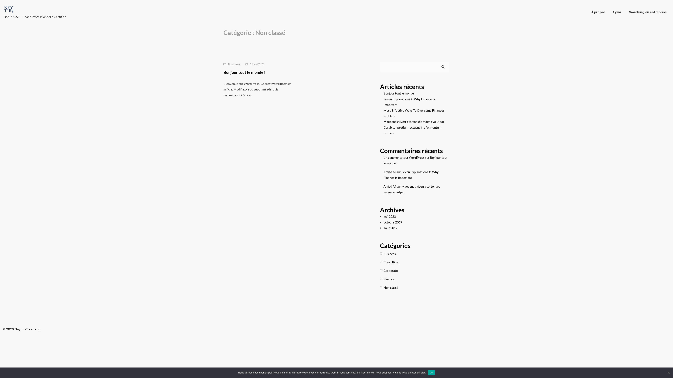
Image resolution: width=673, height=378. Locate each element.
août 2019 (390, 228)
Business (389, 254)
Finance (389, 279)
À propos (598, 12)
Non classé (234, 64)
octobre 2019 (392, 222)
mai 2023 (389, 216)
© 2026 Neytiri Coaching (21, 329)
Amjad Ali (389, 172)
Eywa (617, 12)
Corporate (390, 270)
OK (431, 372)
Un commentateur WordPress (403, 157)
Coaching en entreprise (648, 12)
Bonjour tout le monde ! (244, 72)
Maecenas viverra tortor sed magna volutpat (413, 122)
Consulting (390, 262)
